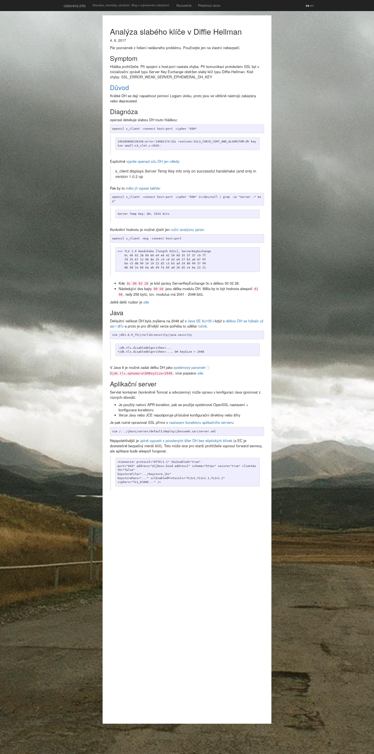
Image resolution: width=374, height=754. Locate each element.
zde (146, 302)
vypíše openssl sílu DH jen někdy (152, 161)
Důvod (119, 87)
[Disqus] (187, 549)
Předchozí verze (209, 5)
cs (307, 5)
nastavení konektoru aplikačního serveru (201, 422)
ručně (202, 326)
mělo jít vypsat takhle (143, 188)
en (312, 5)
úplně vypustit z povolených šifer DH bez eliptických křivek (186, 440)
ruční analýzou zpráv (187, 229)
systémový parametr (190, 367)
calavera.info (75, 5)
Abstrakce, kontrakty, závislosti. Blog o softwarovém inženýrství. (131, 5)
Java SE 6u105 (200, 320)
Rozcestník (184, 5)
